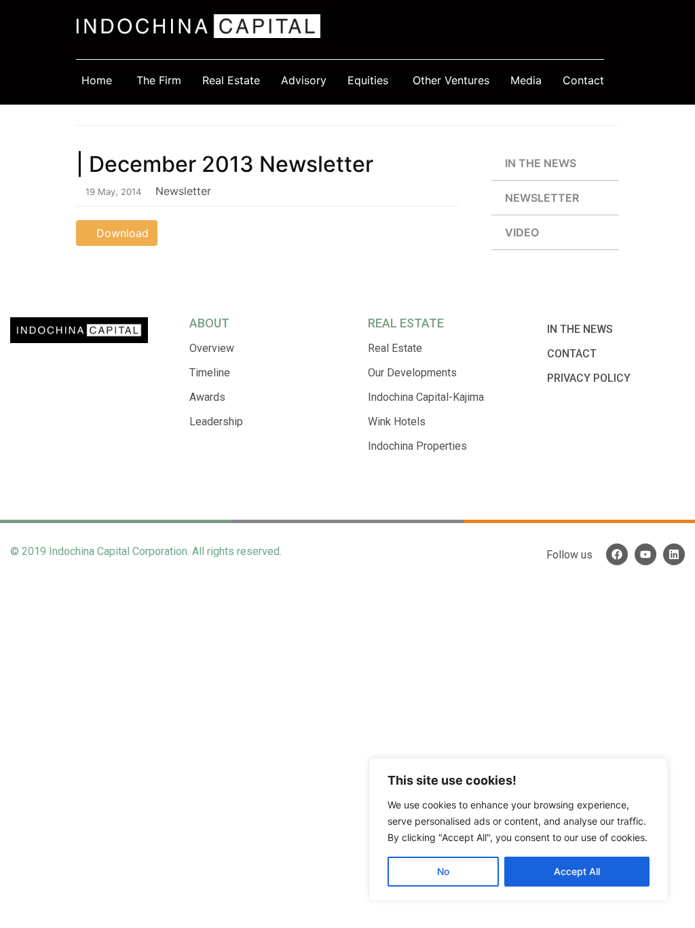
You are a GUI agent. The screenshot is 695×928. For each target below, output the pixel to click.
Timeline (209, 372)
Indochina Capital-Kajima (426, 397)
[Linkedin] (674, 554)
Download (121, 233)
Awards (207, 397)
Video (522, 232)
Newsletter (542, 197)
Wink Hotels (397, 421)
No (443, 871)
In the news (540, 163)
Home (96, 80)
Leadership (216, 421)
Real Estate (231, 80)
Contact (583, 80)
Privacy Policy (589, 378)
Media (526, 80)
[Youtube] (645, 554)
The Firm (158, 80)
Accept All (577, 871)
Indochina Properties (417, 446)
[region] (518, 829)
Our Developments (412, 372)
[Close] (653, 770)
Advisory (303, 80)
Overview (211, 348)
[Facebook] (617, 554)
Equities (368, 80)
